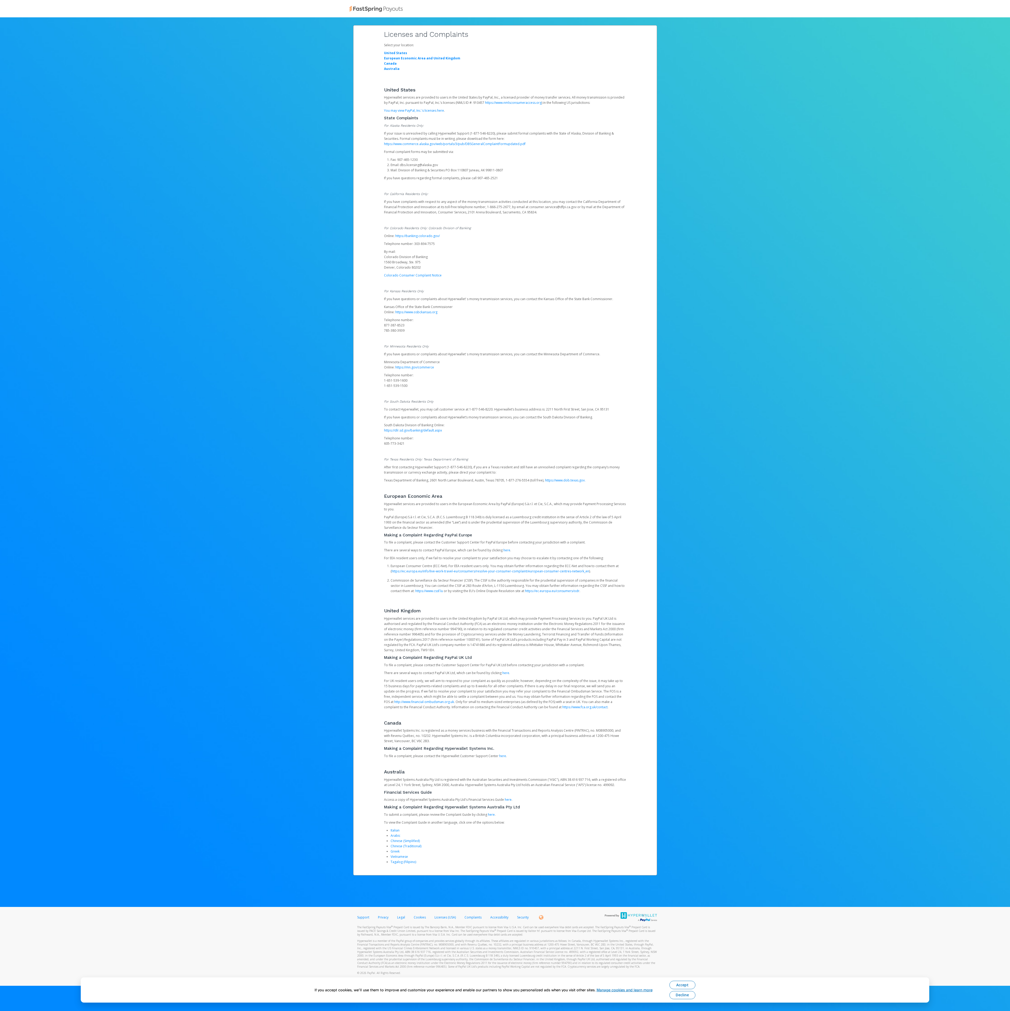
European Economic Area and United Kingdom (422, 58)
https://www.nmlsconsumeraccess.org (513, 102)
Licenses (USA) (446, 917)
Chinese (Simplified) (405, 841)
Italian (395, 830)
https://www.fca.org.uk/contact (585, 707)
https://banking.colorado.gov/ (417, 236)
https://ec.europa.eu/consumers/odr (552, 591)
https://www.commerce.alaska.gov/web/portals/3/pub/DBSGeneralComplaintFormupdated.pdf (455, 144)
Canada (390, 63)
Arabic (395, 835)
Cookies (420, 917)
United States (395, 53)
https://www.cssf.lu (429, 591)
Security (523, 917)
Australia (392, 68)
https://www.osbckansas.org (416, 312)
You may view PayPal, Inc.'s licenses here (414, 110)
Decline (682, 994)
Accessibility (499, 917)
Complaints (473, 917)
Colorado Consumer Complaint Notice (413, 275)
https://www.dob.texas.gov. (565, 480)
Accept (682, 984)
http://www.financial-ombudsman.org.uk (424, 702)
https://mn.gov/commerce (414, 367)
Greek (395, 851)
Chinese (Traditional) (406, 846)
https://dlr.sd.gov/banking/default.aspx (413, 430)
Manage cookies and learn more (625, 990)
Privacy (383, 917)
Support (363, 917)
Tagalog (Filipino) (403, 862)
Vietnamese (399, 856)
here (506, 550)
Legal (401, 917)
